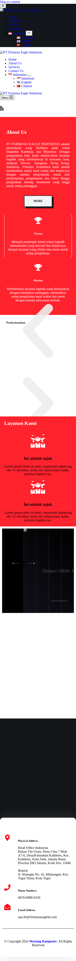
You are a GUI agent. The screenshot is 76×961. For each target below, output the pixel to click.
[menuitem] (17, 33)
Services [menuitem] (14, 25)
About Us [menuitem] (15, 21)
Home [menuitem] (12, 17)
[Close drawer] (3, 6)
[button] (38, 331)
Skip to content (10, 2)
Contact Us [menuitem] (15, 28)
